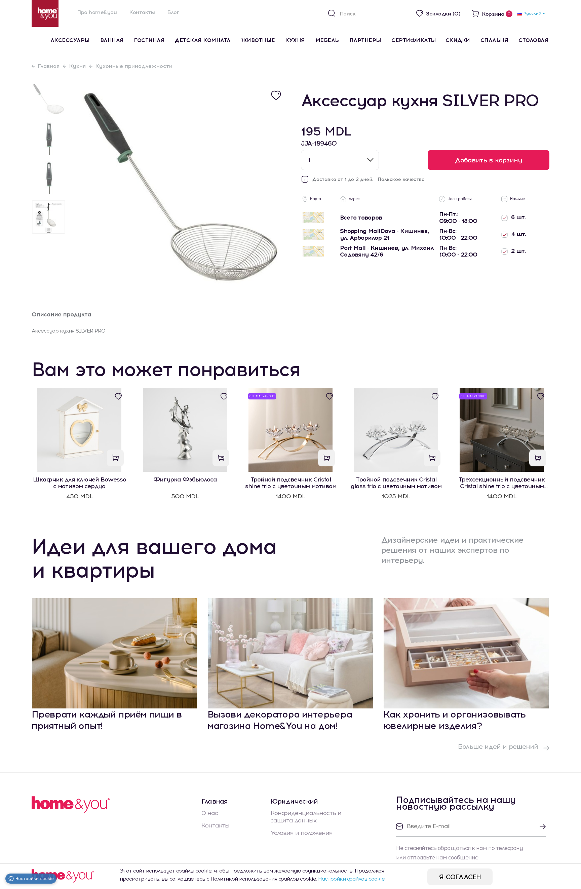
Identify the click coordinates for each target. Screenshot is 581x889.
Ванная (112, 40)
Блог (173, 12)
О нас (209, 813)
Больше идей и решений (499, 746)
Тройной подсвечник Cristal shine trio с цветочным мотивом (290, 483)
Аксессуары (70, 40)
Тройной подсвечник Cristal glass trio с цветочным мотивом (396, 483)
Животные (258, 40)
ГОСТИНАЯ (149, 40)
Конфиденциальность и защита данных (306, 816)
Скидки (458, 40)
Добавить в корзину (488, 160)
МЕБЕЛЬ (327, 40)
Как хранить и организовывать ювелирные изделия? (454, 719)
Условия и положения (302, 833)
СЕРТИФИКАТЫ (413, 40)
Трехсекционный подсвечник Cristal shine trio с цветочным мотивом (502, 483)
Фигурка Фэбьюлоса (185, 479)
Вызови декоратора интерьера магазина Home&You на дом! (279, 719)
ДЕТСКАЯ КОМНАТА (203, 40)
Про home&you (97, 12)
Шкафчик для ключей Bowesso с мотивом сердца (79, 483)
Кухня (295, 40)
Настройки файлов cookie (351, 879)
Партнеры (365, 40)
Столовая (533, 40)
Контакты (142, 12)
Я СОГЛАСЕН (460, 877)
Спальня (494, 40)
